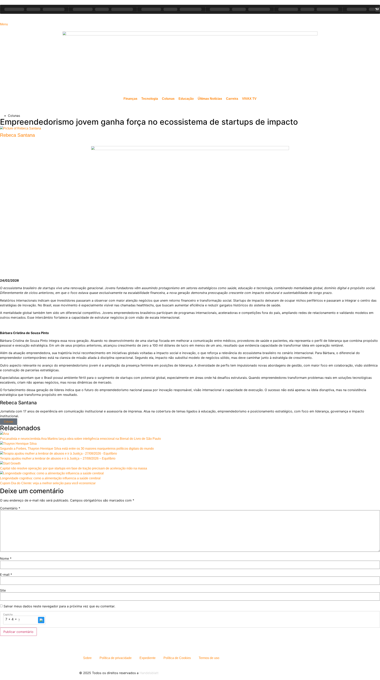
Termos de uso (209, 658)
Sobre (87, 658)
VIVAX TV (249, 98)
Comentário (10, 508)
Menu (4, 24)
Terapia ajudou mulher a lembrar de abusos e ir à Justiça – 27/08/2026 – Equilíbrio (57, 458)
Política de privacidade (116, 658)
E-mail (6, 574)
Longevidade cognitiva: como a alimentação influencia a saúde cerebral (50, 478)
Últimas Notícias (210, 98)
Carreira (232, 98)
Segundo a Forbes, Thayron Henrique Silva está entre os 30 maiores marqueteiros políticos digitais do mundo (77, 448)
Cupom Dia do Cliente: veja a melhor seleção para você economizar (48, 483)
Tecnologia (149, 98)
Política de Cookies (177, 658)
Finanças (130, 98)
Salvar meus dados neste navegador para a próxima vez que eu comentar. (59, 606)
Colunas (168, 98)
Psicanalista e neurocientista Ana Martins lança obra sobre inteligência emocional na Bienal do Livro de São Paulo (80, 438)
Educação (186, 98)
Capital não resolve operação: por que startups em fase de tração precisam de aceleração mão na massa (73, 468)
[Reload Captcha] (41, 620)
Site (3, 590)
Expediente (148, 658)
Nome (5, 558)
